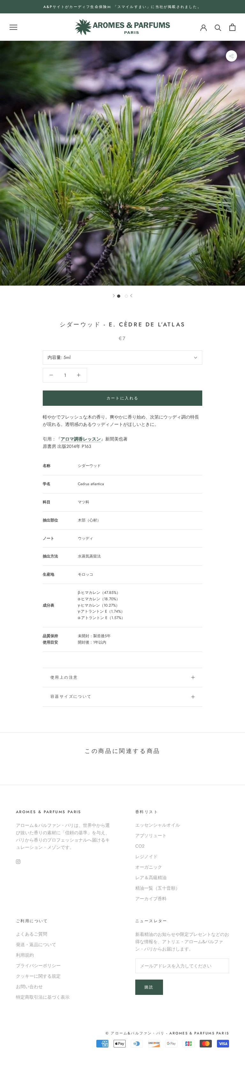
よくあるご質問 (31, 934)
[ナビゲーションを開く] (13, 27)
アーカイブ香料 (151, 898)
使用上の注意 (64, 677)
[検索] (218, 27)
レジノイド (146, 856)
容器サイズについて (71, 696)
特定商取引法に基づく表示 (43, 997)
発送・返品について (36, 944)
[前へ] (131, 295)
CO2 (140, 846)
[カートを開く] (232, 27)
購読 (149, 987)
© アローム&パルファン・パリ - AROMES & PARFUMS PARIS (167, 1033)
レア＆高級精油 (151, 877)
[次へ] (114, 295)
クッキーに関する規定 (38, 976)
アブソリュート (151, 835)
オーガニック (148, 867)
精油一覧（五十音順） (157, 888)
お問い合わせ (29, 986)
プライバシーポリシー (38, 965)
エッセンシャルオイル (157, 825)
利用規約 (25, 955)
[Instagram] (18, 861)
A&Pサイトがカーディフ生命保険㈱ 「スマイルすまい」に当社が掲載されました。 (122, 6)
